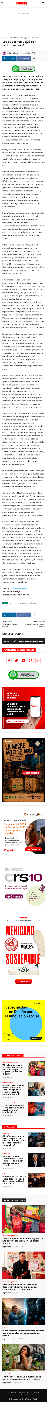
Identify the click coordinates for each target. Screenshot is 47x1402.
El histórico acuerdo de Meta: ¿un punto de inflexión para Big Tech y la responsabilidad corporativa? (14, 1140)
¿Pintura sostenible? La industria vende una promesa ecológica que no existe (21, 1378)
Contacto (16, 1395)
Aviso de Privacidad (27, 1395)
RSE (11, 38)
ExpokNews (13, 53)
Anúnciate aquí (36, 1392)
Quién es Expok (24, 1392)
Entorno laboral (7, 1082)
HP (17, 603)
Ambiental (6, 1374)
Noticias (5, 38)
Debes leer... (6, 1133)
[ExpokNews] (4, 53)
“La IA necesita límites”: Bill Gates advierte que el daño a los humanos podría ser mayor (23, 1333)
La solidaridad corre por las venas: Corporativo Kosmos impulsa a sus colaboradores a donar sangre (19, 1287)
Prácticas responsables (10, 1062)
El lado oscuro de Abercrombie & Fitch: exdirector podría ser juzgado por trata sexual (12, 1161)
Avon (11, 603)
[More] (34, 58)
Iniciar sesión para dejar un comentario (23, 641)
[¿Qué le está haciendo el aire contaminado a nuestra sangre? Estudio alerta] (36, 1109)
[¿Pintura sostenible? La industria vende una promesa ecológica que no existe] (23, 1358)
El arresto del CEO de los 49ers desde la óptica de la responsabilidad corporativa (14, 1180)
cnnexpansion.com (18, 588)
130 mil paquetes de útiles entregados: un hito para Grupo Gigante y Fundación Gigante (12, 1069)
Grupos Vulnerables (9, 1103)
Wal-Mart (32, 603)
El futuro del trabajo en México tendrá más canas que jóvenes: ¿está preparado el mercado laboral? (13, 1089)
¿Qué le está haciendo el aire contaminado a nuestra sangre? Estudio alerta (13, 1108)
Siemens (23, 603)
